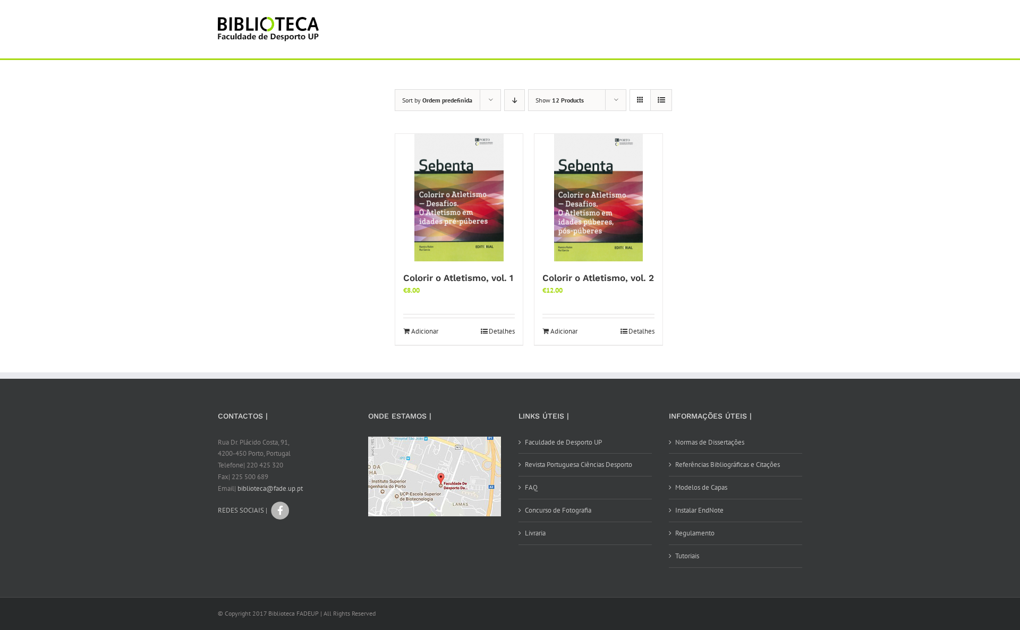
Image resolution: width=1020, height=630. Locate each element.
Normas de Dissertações (709, 442)
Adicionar (424, 331)
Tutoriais (687, 555)
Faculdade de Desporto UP (563, 442)
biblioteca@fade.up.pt (270, 488)
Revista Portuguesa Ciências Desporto (578, 464)
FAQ (531, 487)
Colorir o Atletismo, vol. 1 (458, 278)
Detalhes (502, 331)
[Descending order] (514, 100)
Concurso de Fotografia (558, 510)
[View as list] (661, 100)
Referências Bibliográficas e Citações (727, 464)
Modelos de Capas (701, 487)
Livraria (535, 533)
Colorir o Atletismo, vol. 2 (598, 278)
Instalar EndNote (699, 510)
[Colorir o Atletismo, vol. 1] (459, 197)
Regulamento (695, 533)
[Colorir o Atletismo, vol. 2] (598, 197)
